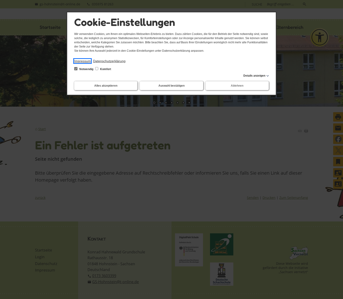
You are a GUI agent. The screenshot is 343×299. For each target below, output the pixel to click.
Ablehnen (237, 85)
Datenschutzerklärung (109, 61)
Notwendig (86, 69)
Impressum (82, 61)
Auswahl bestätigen (171, 85)
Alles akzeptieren (105, 85)
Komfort (105, 69)
